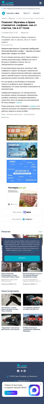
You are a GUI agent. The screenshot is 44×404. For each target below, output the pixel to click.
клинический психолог (15, 114)
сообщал (33, 106)
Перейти (11, 393)
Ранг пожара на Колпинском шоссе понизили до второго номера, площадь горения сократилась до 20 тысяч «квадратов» (23, 8)
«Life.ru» (19, 103)
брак (3, 114)
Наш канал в (18, 212)
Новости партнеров (10, 291)
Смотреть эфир (13, 13)
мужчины (5, 117)
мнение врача (29, 114)
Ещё (40, 231)
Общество (24, 33)
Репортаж (5, 232)
